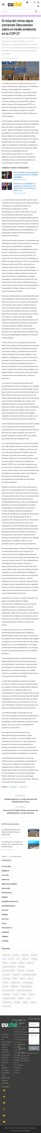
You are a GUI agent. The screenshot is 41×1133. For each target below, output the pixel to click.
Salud (4, 923)
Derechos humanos (9, 966)
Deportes (5, 879)
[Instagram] (34, 2)
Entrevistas (7, 892)
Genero (22, 978)
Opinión (5, 914)
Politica (23, 994)
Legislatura (14, 986)
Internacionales (8, 906)
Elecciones (6, 974)
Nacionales (6, 994)
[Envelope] (38, 2)
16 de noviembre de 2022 (9, 58)
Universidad (6, 1006)
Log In (23, 1029)
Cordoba (34, 958)
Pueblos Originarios (9, 998)
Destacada (21, 966)
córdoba (13, 963)
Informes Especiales (10, 901)
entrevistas (6, 978)
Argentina (25, 955)
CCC (4, 958)
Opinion (15, 994)
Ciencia (11, 958)
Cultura (5, 875)
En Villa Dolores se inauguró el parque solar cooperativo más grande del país (12, 844)
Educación (6, 888)
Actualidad (13, 786)
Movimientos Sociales (24, 990)
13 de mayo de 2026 (8, 849)
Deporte (21, 963)
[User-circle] (38, 6)
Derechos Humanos (9, 884)
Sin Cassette (7, 928)
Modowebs (26, 1130)
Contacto (24, 1027)
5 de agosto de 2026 (20, 193)
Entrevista (16, 974)
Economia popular (9, 970)
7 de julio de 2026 (7, 837)
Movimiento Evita (8, 990)
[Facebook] (27, 2)
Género (5, 897)
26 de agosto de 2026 (20, 179)
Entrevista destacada (29, 974)
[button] (3, 4)
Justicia (5, 910)
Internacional (15, 982)
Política (5, 919)
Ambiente (23, 786)
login (8, 856)
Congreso (25, 958)
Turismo (5, 941)
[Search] (36, 11)
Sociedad (5, 932)
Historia (5, 982)
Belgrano (34, 955)
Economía (21, 970)
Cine (17, 958)
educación (30, 970)
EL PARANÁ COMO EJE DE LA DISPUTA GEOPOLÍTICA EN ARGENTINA (11, 832)
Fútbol (15, 978)
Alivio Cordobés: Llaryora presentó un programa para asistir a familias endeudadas (26, 175)
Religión (21, 998)
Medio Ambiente (26, 986)
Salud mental (7, 1002)
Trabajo (5, 936)
